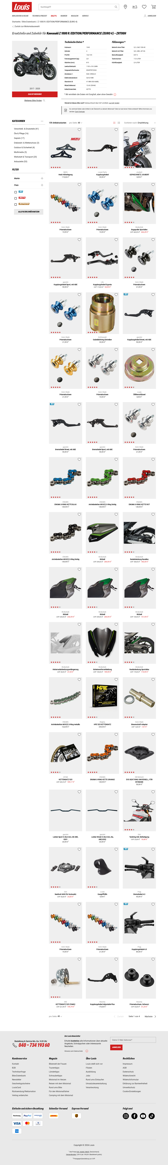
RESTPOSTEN (24, 204)
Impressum (127, 1064)
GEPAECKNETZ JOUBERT (139, 175)
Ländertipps (54, 1072)
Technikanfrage (19, 1072)
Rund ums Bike (55, 1087)
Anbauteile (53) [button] (20, 161)
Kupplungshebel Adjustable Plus (102, 1004)
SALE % (22, 198)
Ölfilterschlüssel (139, 394)
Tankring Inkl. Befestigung (139, 837)
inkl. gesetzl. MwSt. (83, 1152)
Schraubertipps (55, 1075)
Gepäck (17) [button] (19, 138)
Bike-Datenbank (19, 1075)
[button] (116, 7)
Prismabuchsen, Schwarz (139, 1004)
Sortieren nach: (130, 123)
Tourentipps (54, 1068)
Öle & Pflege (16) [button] (21, 133)
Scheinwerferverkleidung (102, 669)
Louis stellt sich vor (94, 1064)
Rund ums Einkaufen (95, 1079)
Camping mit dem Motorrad (61, 1095)
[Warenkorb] (153, 7)
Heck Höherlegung (66, 175)
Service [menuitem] (85, 16)
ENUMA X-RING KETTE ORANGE (102, 779)
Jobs (88, 1075)
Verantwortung (92, 1087)
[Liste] (118, 122)
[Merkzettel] (144, 7)
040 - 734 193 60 (33, 1045)
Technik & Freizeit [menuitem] (39, 16)
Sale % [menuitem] (54, 16)
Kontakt (15, 1064)
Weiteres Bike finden (33, 100)
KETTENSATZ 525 (65, 779)
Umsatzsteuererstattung (96, 1083)
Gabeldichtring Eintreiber (102, 340)
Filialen (89, 1068)
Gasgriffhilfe (102, 894)
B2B (14, 1068)
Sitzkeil (102, 559)
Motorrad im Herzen (57, 1079)
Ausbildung (91, 1072)
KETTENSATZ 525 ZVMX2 (65, 1004)
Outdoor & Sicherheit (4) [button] (24, 147)
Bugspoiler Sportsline (139, 230)
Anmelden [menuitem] (152, 16)
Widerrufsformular (131, 1079)
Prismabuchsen (65, 230)
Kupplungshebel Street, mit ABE (139, 340)
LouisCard (16, 1087)
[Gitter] (114, 122)
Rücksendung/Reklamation (24, 1091)
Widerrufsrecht (129, 1075)
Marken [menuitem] (64, 16)
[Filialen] (125, 7)
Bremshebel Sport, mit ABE (102, 449)
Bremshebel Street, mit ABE (65, 449)
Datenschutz (128, 1072)
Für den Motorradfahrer (59, 1091)
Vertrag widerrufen (20, 1095)
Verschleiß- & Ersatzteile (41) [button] (26, 129)
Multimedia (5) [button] (20, 152)
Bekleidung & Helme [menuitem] (20, 16)
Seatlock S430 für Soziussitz (65, 894)
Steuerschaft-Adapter (139, 724)
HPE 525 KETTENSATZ (102, 724)
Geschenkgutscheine (21, 1083)
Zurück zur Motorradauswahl (27, 26)
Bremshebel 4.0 (139, 894)
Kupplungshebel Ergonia (102, 285)
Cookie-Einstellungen (132, 1091)
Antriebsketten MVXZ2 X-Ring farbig (102, 504)
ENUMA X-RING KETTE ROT (139, 504)
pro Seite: (73, 123)
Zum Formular (80, 112)
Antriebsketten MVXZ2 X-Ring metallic (65, 724)
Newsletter (16, 1079)
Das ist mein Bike (35, 94)
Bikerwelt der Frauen (58, 1064)
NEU (21, 192)
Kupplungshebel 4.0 (139, 949)
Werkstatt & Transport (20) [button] (25, 157)
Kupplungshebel (102, 175)
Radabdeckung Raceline (139, 559)
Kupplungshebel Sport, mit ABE (65, 285)
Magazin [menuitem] (74, 16)
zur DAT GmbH (114, 103)
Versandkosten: (71, 1154)
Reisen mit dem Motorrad (60, 1083)
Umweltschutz (129, 1087)
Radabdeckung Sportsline (139, 669)
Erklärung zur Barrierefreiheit (135, 1083)
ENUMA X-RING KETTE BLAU (65, 504)
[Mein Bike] (134, 7)
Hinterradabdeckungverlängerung (65, 669)
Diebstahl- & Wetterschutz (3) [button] (26, 143)
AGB (125, 1068)
